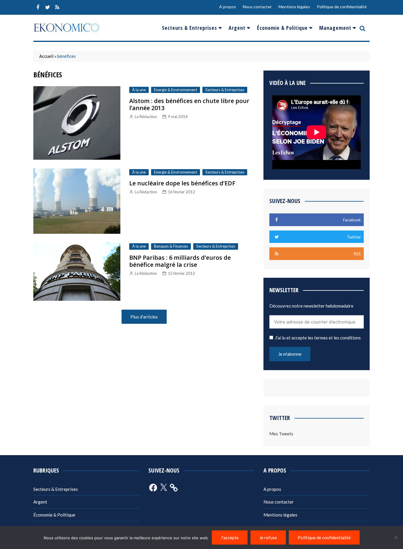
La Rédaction (146, 116)
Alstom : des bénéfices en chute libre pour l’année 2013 (189, 104)
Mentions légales (294, 6)
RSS (57, 7)
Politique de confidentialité (342, 6)
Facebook (37, 7)
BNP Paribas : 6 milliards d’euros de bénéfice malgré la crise (180, 261)
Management (335, 27)
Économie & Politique (282, 27)
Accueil (46, 56)
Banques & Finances (171, 246)
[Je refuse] (396, 537)
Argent (237, 27)
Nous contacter (257, 6)
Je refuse (268, 537)
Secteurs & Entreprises (189, 27)
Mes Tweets (281, 433)
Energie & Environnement (175, 89)
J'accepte (230, 537)
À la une (139, 89)
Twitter (47, 7)
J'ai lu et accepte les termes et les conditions (318, 337)
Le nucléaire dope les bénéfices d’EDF (182, 183)
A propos (227, 6)
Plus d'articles (144, 316)
